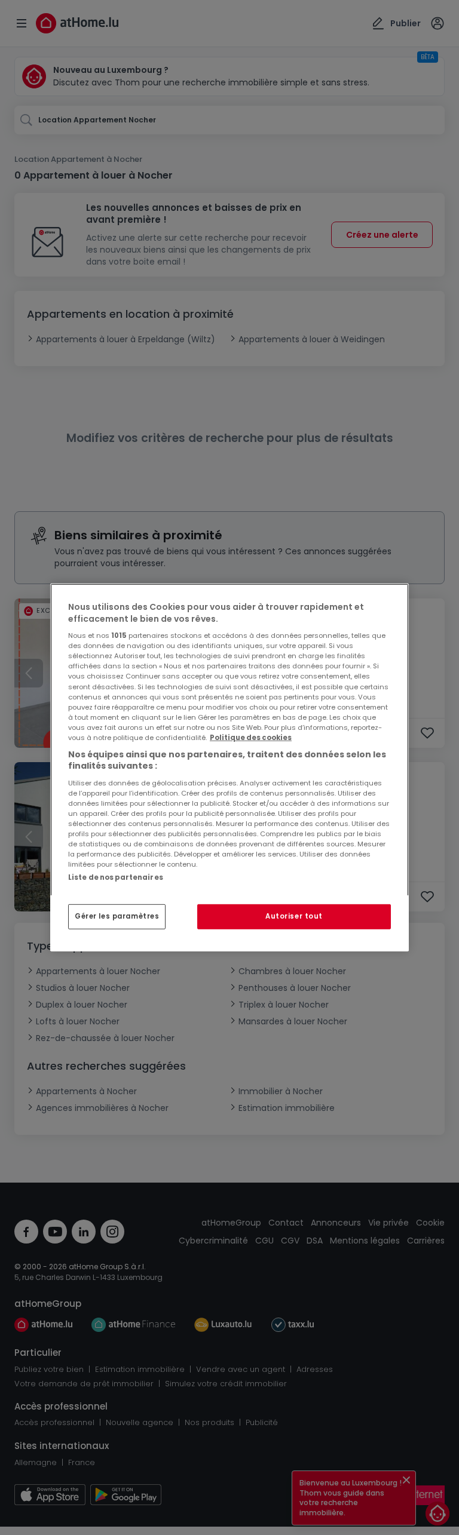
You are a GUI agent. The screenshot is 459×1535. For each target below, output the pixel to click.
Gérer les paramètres (117, 916)
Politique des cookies (251, 737)
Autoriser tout (294, 916)
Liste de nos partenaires (115, 877)
